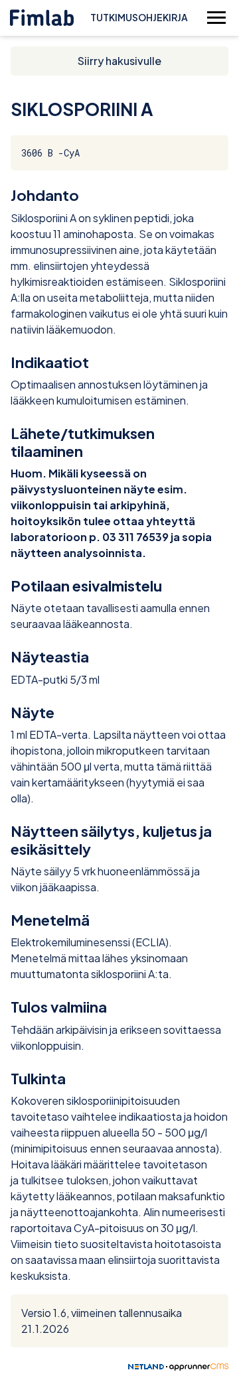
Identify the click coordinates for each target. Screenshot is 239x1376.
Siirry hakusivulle (119, 61)
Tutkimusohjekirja (139, 17)
